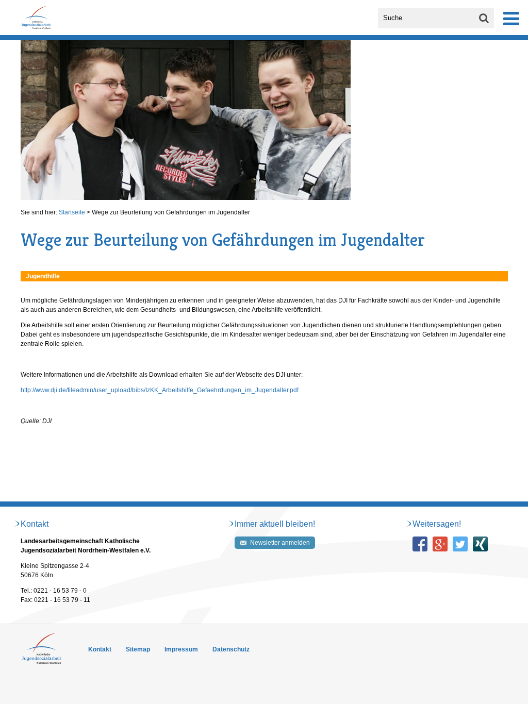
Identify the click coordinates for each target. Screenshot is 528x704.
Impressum (181, 649)
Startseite (72, 212)
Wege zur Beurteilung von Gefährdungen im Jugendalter (171, 212)
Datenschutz (231, 649)
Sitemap (138, 649)
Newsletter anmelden (280, 542)
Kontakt (99, 649)
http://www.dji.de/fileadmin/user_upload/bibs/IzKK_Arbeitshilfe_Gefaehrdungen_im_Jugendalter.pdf (160, 390)
